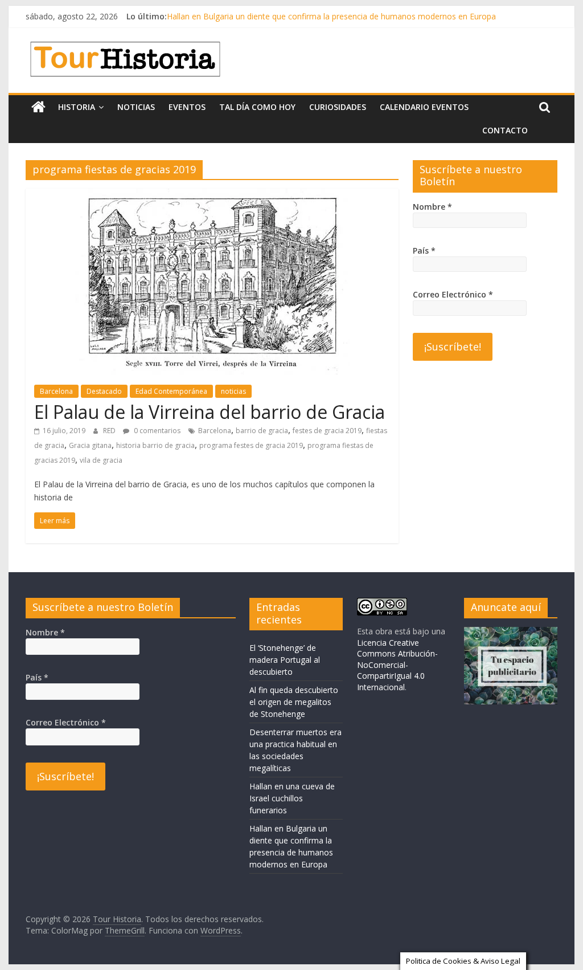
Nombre (432, 206)
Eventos (187, 106)
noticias (233, 391)
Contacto (505, 130)
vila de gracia (101, 460)
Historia (76, 106)
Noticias (136, 106)
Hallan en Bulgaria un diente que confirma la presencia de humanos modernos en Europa (331, 16)
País (424, 250)
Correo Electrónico (453, 294)
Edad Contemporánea (171, 391)
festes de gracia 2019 (327, 430)
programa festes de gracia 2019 (251, 445)
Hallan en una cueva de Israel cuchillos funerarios (292, 798)
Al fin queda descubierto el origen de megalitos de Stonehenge (293, 701)
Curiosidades (337, 106)
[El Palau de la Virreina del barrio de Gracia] (212, 195)
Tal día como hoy (257, 106)
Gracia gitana (90, 445)
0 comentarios (156, 430)
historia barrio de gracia (155, 445)
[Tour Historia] (38, 107)
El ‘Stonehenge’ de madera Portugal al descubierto (284, 659)
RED (110, 430)
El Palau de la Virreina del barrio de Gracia (209, 412)
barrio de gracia (262, 430)
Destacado (104, 391)
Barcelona (56, 391)
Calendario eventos (424, 106)
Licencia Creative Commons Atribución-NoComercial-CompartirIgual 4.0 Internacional (397, 664)
